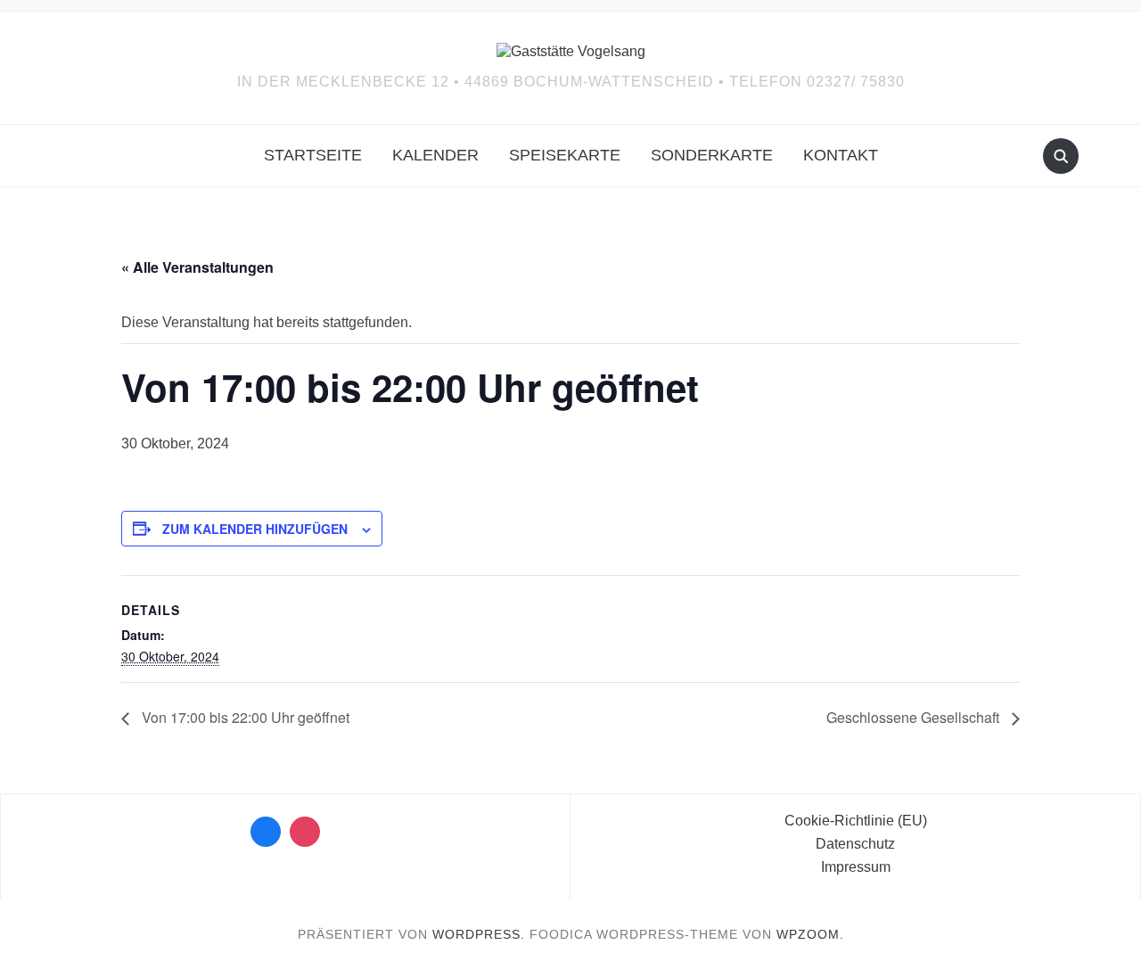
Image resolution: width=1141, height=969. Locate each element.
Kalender (435, 155)
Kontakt (840, 155)
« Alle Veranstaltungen (197, 267)
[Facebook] (265, 831)
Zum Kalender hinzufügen (255, 529)
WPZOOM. (810, 934)
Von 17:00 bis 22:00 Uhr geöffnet (243, 717)
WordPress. (478, 934)
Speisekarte (564, 155)
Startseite (313, 155)
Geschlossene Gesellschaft (914, 717)
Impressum (856, 867)
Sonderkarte (712, 155)
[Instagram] (304, 831)
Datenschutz (855, 843)
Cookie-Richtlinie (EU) (855, 820)
